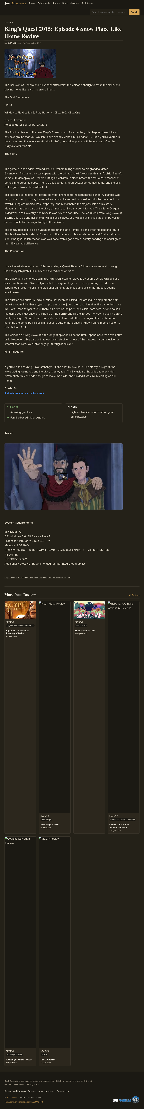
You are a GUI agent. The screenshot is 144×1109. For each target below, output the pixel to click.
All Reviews (134, 595)
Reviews (56, 3)
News (65, 3)
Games (32, 3)
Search (134, 12)
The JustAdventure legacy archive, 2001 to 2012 (23, 1102)
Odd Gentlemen (54, 578)
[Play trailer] (63, 476)
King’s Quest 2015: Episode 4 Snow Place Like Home (25, 578)
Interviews (74, 3)
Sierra (69, 578)
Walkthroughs (44, 3)
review (63, 578)
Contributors (87, 3)
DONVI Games (12, 1097)
